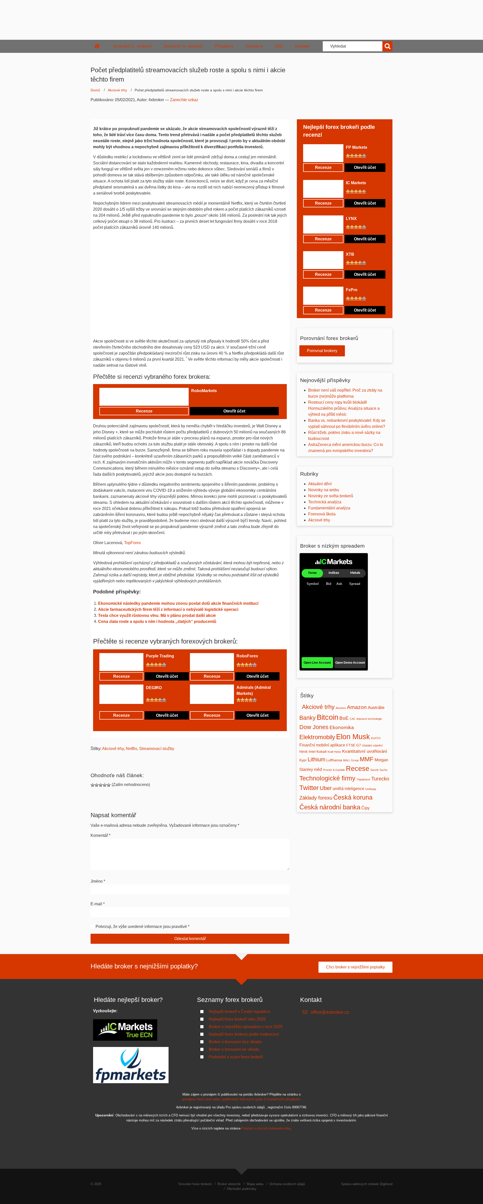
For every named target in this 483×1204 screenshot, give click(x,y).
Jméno (98, 881)
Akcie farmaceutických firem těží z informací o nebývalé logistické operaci (168, 609)
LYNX (351, 218)
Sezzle (374, 769)
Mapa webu (255, 1184)
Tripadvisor (363, 779)
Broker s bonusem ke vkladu (234, 1049)
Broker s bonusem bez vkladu (235, 1042)
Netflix (131, 748)
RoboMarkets (204, 391)
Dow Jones (314, 727)
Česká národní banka (329, 807)
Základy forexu (315, 798)
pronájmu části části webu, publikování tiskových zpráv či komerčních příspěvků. (241, 1099)
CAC (352, 718)
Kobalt (321, 752)
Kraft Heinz (334, 751)
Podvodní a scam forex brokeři (236, 1057)
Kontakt (302, 46)
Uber (326, 788)
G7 (358, 745)
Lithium (316, 759)
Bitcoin (327, 717)
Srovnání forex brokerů (195, 1184)
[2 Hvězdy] (197, 399)
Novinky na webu (323, 490)
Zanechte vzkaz (184, 100)
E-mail (98, 904)
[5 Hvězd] (209, 399)
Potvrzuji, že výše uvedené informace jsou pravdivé (141, 926)
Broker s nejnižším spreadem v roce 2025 (246, 1027)
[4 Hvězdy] (205, 399)
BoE (344, 718)
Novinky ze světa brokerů (330, 496)
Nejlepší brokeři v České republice (239, 1011)
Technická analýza (324, 502)
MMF (367, 759)
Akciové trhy (117, 90)
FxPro (351, 290)
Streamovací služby (156, 748)
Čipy (365, 808)
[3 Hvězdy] (201, 399)
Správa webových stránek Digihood (366, 1184)
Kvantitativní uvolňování (364, 751)
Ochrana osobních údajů (287, 1184)
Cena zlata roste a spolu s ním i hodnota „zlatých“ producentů (157, 621)
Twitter (309, 788)
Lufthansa (334, 760)
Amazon (357, 707)
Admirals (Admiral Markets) (253, 690)
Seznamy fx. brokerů (183, 46)
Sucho (383, 769)
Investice (254, 46)
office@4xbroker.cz (330, 1012)
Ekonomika (342, 727)
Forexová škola (322, 514)
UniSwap (370, 789)
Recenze (144, 411)
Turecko (380, 778)
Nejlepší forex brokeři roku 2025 (237, 1019)
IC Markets (356, 183)
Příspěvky (224, 46)
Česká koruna (353, 797)
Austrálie (376, 707)
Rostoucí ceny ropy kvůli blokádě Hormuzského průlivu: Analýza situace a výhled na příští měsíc (344, 408)
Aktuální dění (320, 484)
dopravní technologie (369, 718)
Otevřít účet (234, 411)
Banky (307, 717)
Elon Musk (353, 737)
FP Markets (356, 147)
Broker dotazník (229, 1184)
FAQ (279, 46)
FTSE (350, 745)
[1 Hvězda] (193, 399)
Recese (357, 768)
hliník (303, 752)
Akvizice (341, 707)
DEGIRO (154, 688)
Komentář (100, 835)
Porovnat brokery (322, 351)
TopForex (132, 543)
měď (318, 769)
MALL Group (351, 760)
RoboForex (247, 656)
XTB (350, 254)
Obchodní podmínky (241, 1189)
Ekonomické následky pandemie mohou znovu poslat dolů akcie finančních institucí (178, 603)
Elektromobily (317, 737)
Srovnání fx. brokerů (132, 46)
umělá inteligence (348, 788)
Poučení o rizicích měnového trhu (266, 1128)
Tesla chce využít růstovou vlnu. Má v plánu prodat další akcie (157, 615)
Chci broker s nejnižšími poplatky (355, 967)
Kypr (303, 760)
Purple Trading (160, 656)
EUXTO (376, 738)
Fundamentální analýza (329, 508)
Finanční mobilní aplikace (322, 745)
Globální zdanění (372, 745)
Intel (312, 752)
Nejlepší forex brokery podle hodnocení (244, 1034)
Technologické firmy (327, 778)
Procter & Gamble (334, 769)
